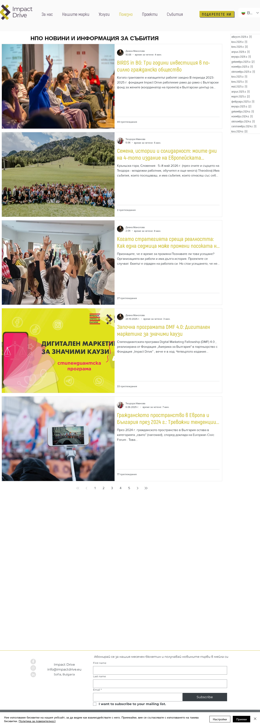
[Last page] (146, 488)
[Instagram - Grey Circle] (33, 668)
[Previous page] (86, 488)
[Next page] (137, 488)
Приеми (241, 719)
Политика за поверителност (37, 721)
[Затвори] (255, 719)
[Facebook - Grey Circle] (33, 661)
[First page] (77, 488)
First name (99, 662)
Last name (99, 676)
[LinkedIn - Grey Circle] (33, 674)
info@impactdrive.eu (64, 669)
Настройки (220, 719)
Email (97, 689)
